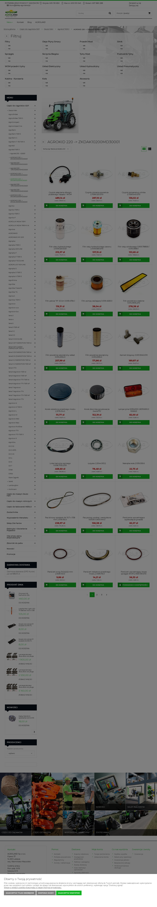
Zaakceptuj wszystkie (69, 893)
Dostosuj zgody (46, 893)
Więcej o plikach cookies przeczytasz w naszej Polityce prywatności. (33, 887)
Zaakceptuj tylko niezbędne (20, 893)
